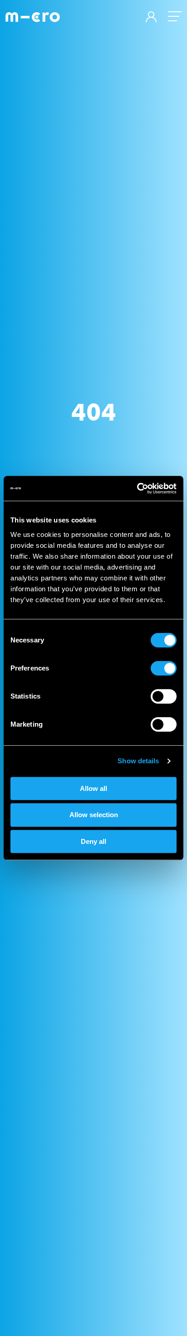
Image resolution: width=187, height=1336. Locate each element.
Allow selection (93, 815)
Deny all (93, 841)
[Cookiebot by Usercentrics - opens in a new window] (137, 488)
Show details (138, 761)
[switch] (164, 668)
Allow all (93, 788)
